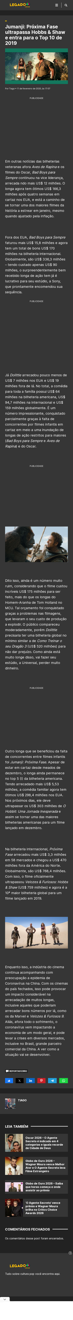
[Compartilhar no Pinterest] (41, 1080)
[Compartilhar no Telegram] (52, 1080)
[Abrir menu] (57, 5)
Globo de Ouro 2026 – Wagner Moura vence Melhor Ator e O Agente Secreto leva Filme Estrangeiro (45, 1166)
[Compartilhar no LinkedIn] (30, 1080)
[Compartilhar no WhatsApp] (63, 1080)
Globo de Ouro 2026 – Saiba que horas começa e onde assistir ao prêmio (44, 1187)
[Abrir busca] (66, 5)
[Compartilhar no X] (20, 1080)
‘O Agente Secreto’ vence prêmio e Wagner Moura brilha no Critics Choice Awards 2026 (42, 1208)
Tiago (22, 1100)
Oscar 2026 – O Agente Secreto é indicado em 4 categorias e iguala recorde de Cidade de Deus (44, 1143)
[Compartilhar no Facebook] (9, 1080)
